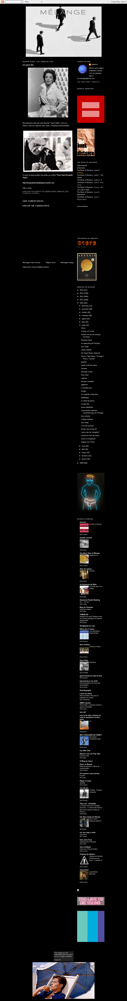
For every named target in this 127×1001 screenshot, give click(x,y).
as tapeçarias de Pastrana (90, 343)
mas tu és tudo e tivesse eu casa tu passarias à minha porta (90, 717)
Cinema (92, 571)
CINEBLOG (84, 614)
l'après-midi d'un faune (89, 365)
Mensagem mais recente (31, 262)
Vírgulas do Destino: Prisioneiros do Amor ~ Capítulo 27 (96, 858)
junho (84, 325)
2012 (82, 296)
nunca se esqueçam (88, 439)
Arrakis (94, 64)
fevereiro (85, 456)
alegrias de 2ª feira (88, 442)
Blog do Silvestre (86, 607)
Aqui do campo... (86, 569)
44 (90, 721)
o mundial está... (87, 388)
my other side (85, 750)
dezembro (85, 306)
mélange (63, 12)
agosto (84, 319)
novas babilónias (87, 407)
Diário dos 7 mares (87, 629)
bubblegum (85, 397)
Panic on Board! (86, 764)
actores (35, 193)
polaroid (84, 362)
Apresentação (82, 165)
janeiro (84, 459)
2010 (82, 303)
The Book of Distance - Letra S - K (89, 180)
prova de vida (84, 756)
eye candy (85, 347)
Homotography (85, 690)
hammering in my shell (89, 681)
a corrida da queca (87, 401)
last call (83, 712)
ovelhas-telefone (87, 419)
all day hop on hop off (89, 429)
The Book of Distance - (85, 187)
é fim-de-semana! (87, 426)
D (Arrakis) (81, 168)
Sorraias (84, 368)
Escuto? (82, 775)
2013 (82, 293)
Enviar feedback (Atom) (40, 267)
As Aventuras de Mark (88, 584)
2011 (82, 300)
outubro (85, 312)
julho (84, 322)
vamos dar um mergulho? (90, 432)
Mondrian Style (86, 340)
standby (82, 783)
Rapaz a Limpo (85, 781)
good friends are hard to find (91, 676)
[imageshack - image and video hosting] (78, 891)
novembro (85, 309)
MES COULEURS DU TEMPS (91, 735)
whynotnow (81, 194)
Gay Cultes (84, 660)
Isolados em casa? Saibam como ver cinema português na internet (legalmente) (91, 618)
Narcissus (92, 662)
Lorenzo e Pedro (95, 647)
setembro (85, 315)
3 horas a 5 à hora (87, 331)
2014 (82, 290)
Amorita (83, 522)
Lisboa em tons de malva (90, 435)
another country (86, 538)
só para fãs (85, 404)
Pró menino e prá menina (89, 773)
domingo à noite (87, 372)
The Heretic (84, 788)
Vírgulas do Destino (87, 854)
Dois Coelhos (85, 645)
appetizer (84, 385)
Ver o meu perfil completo (88, 82)
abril (83, 449)
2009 (82, 463)
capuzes (84, 378)
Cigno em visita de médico (89, 849)
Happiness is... (94, 555)
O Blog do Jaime (86, 761)
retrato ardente (86, 350)
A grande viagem (85, 609)
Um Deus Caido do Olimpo (90, 817)
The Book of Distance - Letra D (88, 170)
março (84, 452)
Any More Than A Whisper (90, 553)
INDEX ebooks (85, 703)
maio (84, 446)
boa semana (85, 416)
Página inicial (50, 262)
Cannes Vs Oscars (95, 524)
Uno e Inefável (85, 847)
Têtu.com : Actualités (88, 804)
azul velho (83, 834)
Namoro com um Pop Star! (90, 754)
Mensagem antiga (67, 262)
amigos (83, 391)
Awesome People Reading (90, 600)
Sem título (85, 375)
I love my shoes (86, 694)
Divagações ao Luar (87, 626)
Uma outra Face (86, 840)
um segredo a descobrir (89, 394)
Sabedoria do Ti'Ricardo (88, 842)
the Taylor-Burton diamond (90, 353)
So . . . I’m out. (84, 602)
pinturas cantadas (87, 381)
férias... (84, 328)
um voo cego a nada (87, 832)
